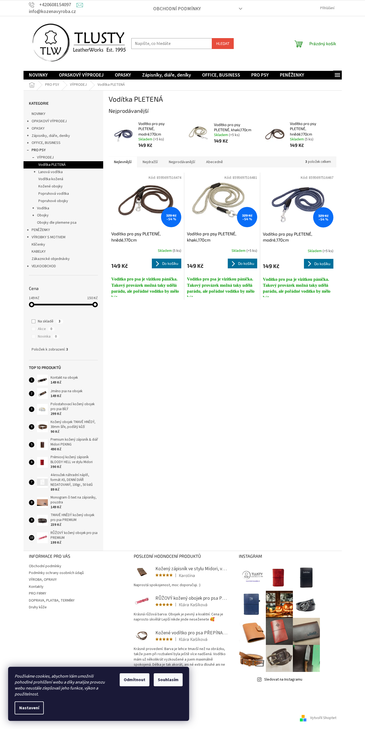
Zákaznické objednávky (51, 259)
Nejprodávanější (182, 162)
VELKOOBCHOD (44, 266)
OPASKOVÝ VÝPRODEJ (49, 121)
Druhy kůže (38, 607)
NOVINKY (38, 114)
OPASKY (38, 128)
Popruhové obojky (53, 201)
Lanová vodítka (50, 172)
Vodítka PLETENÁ (52, 164)
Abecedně (214, 162)
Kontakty (36, 586)
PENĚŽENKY (41, 230)
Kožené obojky (50, 186)
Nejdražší (150, 162)
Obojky (43, 215)
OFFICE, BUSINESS (46, 143)
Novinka (47, 336)
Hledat (222, 43)
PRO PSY (39, 150)
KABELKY (39, 251)
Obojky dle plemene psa (56, 222)
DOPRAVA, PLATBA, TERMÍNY (52, 600)
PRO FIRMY (37, 593)
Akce (45, 329)
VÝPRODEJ (45, 157)
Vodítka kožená (50, 179)
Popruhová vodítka (53, 193)
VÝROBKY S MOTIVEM (48, 237)
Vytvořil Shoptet (323, 718)
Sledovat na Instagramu (283, 679)
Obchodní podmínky (177, 8)
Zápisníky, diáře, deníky (51, 135)
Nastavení (29, 708)
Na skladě (49, 321)
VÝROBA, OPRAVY (43, 579)
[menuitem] (38, 75)
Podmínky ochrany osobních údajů (56, 573)
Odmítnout (134, 680)
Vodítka (43, 208)
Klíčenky (38, 244)
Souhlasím (168, 680)
